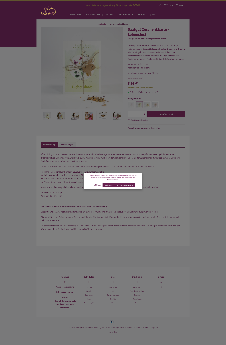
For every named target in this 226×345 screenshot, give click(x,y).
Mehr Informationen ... (113, 179)
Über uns (89, 287)
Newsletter (113, 299)
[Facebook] (161, 283)
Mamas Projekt (89, 303)
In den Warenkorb (166, 114)
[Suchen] (160, 5)
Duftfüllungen (137, 299)
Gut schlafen (137, 287)
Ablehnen (97, 185)
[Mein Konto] (171, 5)
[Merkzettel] (166, 5)
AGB (113, 291)
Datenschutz (113, 287)
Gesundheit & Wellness (137, 291)
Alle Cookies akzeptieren (125, 185)
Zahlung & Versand (113, 295)
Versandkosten (107, 327)
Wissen (89, 299)
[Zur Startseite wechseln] (48, 10)
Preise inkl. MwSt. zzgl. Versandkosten (140, 87)
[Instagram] (161, 287)
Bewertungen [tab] (67, 144)
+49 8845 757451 (120, 5)
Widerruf (113, 303)
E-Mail (136, 5)
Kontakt (88, 291)
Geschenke (137, 295)
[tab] (49, 145)
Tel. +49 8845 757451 (65, 292)
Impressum (89, 295)
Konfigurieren (108, 185)
